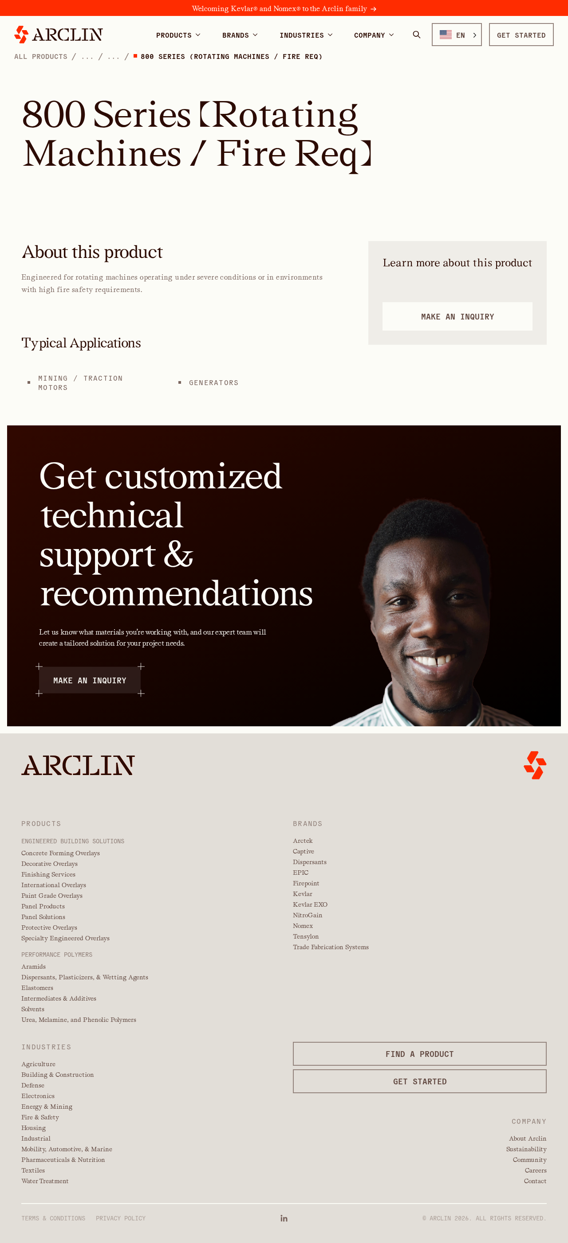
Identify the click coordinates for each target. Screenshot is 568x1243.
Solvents (32, 1009)
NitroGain (308, 915)
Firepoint (306, 883)
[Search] (416, 34)
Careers (536, 1170)
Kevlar (302, 893)
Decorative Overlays (49, 863)
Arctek (303, 840)
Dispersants (310, 861)
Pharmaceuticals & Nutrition (63, 1159)
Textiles (33, 1170)
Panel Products (43, 906)
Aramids (33, 966)
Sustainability (526, 1149)
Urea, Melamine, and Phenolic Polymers (78, 1019)
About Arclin (528, 1138)
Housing (33, 1127)
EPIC (300, 872)
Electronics (38, 1095)
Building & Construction (57, 1074)
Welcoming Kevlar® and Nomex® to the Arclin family (279, 8)
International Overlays (53, 884)
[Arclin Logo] (58, 34)
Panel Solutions (43, 916)
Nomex (303, 925)
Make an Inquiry (89, 679)
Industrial (36, 1138)
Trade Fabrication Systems (331, 947)
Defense (32, 1085)
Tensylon (306, 936)
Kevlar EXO (310, 904)
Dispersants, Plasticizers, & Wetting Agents (84, 977)
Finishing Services (48, 874)
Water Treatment (45, 1181)
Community (530, 1159)
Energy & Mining (46, 1106)
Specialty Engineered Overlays (65, 938)
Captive (303, 851)
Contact (535, 1181)
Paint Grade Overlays (52, 895)
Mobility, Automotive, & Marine (66, 1149)
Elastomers (37, 987)
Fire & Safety (40, 1117)
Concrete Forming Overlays (60, 853)
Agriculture (38, 1064)
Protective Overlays (49, 927)
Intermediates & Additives (58, 998)
